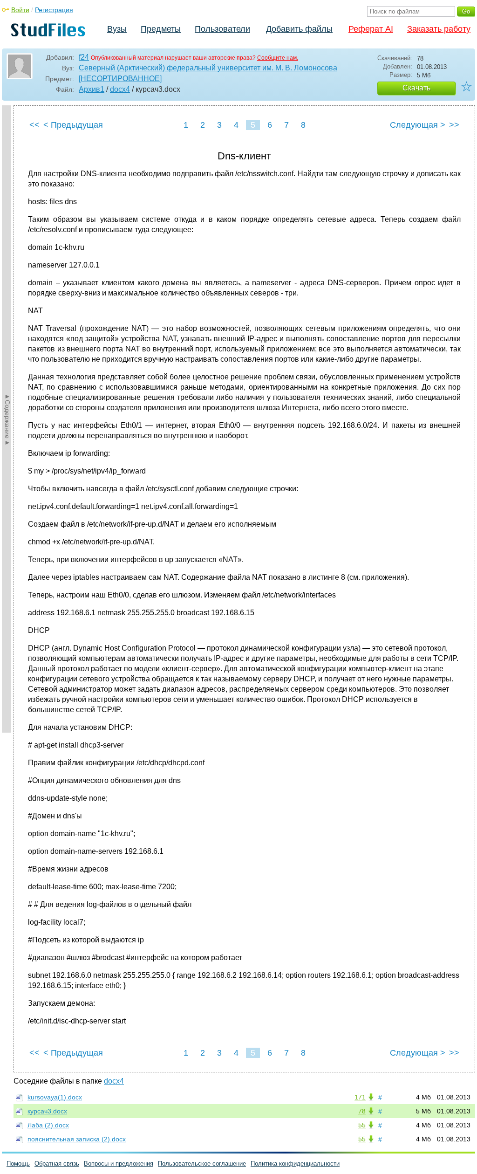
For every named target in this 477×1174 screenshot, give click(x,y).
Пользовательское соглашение (202, 1163)
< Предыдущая (73, 125)
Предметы (161, 29)
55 (362, 1125)
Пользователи (222, 29)
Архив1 (91, 89)
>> (454, 125)
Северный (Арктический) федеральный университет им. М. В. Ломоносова (208, 68)
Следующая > (417, 125)
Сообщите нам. (277, 58)
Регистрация (54, 10)
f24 (84, 57)
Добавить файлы (299, 29)
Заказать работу (438, 29)
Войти (20, 10)
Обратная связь (56, 1163)
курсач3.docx (47, 1111)
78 (362, 1111)
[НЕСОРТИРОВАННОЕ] (120, 78)
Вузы (117, 29)
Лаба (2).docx (48, 1125)
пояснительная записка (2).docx (76, 1139)
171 (360, 1097)
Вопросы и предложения (118, 1163)
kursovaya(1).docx (54, 1097)
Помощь (18, 1163)
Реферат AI (370, 29)
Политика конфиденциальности (295, 1163)
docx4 (120, 89)
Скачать (416, 88)
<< (34, 125)
